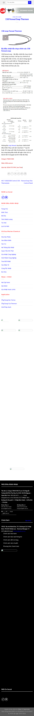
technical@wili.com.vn (19, 531)
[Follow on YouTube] (6, 197)
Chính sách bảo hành (10, 533)
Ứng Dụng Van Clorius (8, 300)
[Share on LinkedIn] (25, 173)
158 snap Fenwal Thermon (11, 31)
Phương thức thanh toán (11, 546)
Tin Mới (3, 223)
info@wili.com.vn (6, 497)
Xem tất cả (28, 520)
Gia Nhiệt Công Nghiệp (8, 254)
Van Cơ (3, 244)
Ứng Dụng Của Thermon (9, 303)
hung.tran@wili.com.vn (22, 508)
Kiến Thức (4, 212)
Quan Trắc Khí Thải (7, 251)
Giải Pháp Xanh (6, 307)
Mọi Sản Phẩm (6, 237)
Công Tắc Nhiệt (6, 268)
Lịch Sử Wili (5, 226)
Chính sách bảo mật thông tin (12, 536)
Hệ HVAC (4, 286)
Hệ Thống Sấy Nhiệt (7, 247)
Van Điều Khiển (6, 240)
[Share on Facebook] (12, 173)
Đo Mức (4, 272)
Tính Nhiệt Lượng (6, 219)
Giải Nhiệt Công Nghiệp (8, 258)
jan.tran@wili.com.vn (6, 508)
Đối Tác (3, 216)
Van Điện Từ (5, 265)
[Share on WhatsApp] (8, 173)
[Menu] (4, 2)
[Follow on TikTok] (3, 197)
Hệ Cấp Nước (5, 282)
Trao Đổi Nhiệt (6, 261)
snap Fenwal (12, 145)
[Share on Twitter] (15, 173)
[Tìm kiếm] (29, 2)
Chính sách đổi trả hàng (10, 540)
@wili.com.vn (6, 513)
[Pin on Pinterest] (21, 173)
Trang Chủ (4, 209)
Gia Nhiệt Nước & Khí (8, 289)
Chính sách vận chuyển (10, 543)
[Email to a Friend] (18, 173)
